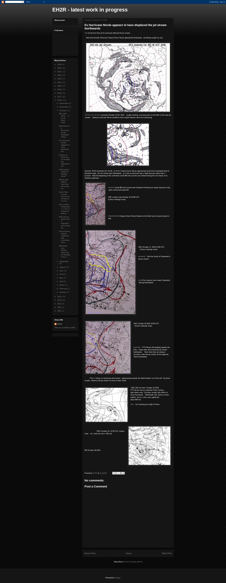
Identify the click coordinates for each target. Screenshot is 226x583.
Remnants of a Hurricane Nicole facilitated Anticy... (64, 131)
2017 (59, 97)
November (64, 107)
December (64, 103)
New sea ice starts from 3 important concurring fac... (64, 222)
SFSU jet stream (93, 115)
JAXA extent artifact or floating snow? (64, 173)
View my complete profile (64, 327)
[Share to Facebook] (121, 473)
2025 (59, 68)
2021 (59, 82)
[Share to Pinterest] (123, 473)
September (64, 261)
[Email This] (113, 473)
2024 (59, 72)
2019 (59, 89)
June (62, 274)
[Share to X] (118, 473)
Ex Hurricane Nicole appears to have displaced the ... (64, 145)
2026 (59, 64)
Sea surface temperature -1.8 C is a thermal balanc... (64, 208)
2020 (59, 86)
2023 (59, 75)
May (62, 278)
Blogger (117, 578)
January (63, 292)
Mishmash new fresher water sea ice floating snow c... (64, 251)
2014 (59, 300)
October (63, 110)
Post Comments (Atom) (133, 562)
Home (128, 553)
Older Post (167, 553)
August (63, 267)
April (62, 281)
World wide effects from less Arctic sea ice (64, 184)
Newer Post (89, 553)
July (61, 271)
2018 (59, 93)
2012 (59, 307)
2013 (59, 304)
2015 (59, 296)
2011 (59, 311)
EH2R (59, 324)
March (62, 285)
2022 (59, 79)
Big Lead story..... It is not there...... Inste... (64, 117)
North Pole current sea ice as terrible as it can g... (64, 196)
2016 (59, 100)
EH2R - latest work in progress (90, 10)
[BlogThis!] (116, 473)
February (64, 289)
